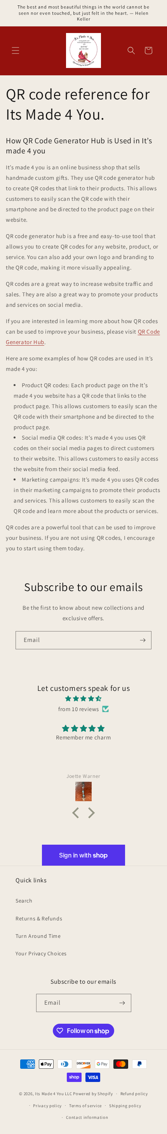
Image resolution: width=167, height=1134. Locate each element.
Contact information (87, 1117)
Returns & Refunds (39, 918)
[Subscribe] (142, 640)
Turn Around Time (38, 935)
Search (24, 900)
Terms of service (85, 1105)
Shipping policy (125, 1105)
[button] (15, 50)
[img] (83, 698)
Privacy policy (47, 1105)
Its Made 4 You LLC (53, 1093)
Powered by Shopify (93, 1093)
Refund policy (134, 1093)
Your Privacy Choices (41, 953)
